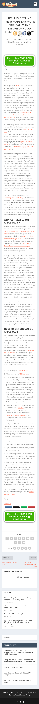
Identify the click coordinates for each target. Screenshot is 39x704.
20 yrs (17, 85)
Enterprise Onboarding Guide (15, 415)
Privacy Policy (25, 695)
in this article (23, 371)
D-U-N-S (21, 408)
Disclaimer (31, 692)
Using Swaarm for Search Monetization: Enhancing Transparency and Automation (19, 661)
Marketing (23, 42)
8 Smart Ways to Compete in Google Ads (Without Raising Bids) (18, 599)
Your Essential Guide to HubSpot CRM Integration (17, 674)
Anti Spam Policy (9, 692)
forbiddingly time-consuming (13, 198)
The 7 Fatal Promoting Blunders (16, 614)
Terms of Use (14, 695)
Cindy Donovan (18, 39)
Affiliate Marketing (13, 42)
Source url (7, 504)
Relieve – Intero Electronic (13, 667)
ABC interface (23, 374)
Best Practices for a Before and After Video (17, 681)
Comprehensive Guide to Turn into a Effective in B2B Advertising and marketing (18, 622)
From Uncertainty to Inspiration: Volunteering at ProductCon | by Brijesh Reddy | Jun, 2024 (18, 652)
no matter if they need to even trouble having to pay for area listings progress (18, 114)
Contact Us (21, 692)
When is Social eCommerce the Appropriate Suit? (16, 607)
